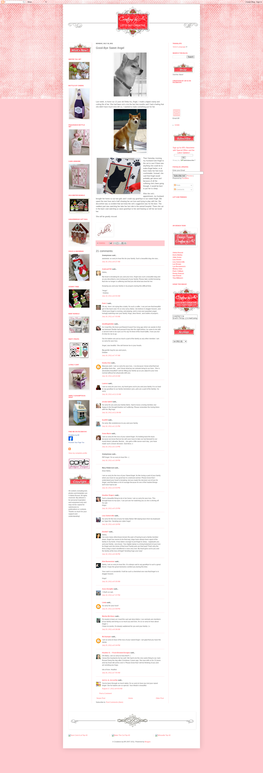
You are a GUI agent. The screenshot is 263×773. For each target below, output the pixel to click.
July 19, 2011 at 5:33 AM (111, 581)
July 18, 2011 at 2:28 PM (111, 460)
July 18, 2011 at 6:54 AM (111, 296)
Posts (178, 185)
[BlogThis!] (117, 243)
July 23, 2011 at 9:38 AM (111, 629)
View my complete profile (77, 453)
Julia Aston (177, 257)
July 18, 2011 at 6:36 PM (111, 554)
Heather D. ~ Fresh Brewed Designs (116, 653)
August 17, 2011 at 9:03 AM (112, 689)
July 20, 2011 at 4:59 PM (111, 609)
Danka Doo (106, 363)
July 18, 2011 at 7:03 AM (111, 317)
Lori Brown (177, 264)
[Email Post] (110, 243)
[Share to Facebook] (122, 243)
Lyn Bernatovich (179, 266)
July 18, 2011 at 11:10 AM (111, 394)
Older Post (160, 698)
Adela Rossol (178, 253)
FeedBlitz (185, 178)
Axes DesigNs (107, 589)
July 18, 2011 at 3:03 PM (111, 488)
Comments (180, 190)
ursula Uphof (107, 402)
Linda (104, 602)
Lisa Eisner (177, 260)
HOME (177, 125)
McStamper (106, 637)
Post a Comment (105, 693)
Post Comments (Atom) (114, 702)
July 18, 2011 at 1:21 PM (111, 426)
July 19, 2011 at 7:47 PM (111, 595)
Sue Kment (177, 276)
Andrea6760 (107, 269)
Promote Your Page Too (76, 442)
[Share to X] (120, 243)
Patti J (104, 303)
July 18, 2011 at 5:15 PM (111, 508)
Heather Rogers (108, 495)
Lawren (105, 383)
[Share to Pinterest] (125, 243)
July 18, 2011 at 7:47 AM (111, 355)
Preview (190, 176)
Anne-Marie (106, 434)
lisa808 (105, 420)
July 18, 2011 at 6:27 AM (111, 262)
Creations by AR (73, 435)
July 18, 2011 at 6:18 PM (111, 524)
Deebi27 (105, 532)
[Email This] (114, 243)
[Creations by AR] (70, 440)
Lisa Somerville (108, 516)
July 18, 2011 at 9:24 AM (111, 376)
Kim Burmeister (108, 561)
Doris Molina (177, 255)
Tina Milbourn (178, 278)
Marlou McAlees (108, 616)
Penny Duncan (178, 273)
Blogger (147, 742)
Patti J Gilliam (178, 271)
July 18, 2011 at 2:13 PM (111, 447)
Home (130, 698)
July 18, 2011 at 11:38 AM (111, 413)
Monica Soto (177, 269)
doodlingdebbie (108, 324)
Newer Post (101, 698)
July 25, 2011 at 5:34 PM (111, 645)
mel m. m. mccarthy (110, 680)
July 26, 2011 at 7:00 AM (111, 673)
